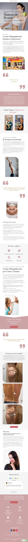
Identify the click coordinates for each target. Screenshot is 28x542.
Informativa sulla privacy (20, 523)
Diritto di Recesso (11, 535)
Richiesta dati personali (20, 522)
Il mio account (20, 521)
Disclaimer (22, 534)
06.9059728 (19, 511)
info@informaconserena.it (8, 521)
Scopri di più (14, 326)
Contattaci (14, 502)
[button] (3, 123)
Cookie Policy (12, 534)
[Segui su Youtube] (14, 530)
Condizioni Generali (16, 535)
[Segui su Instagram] (17, 530)
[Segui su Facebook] (11, 530)
